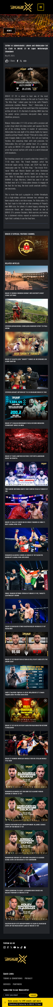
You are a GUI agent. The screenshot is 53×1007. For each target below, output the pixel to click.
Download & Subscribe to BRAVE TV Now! (25, 1004)
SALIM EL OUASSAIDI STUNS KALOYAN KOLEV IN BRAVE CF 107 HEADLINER (25, 627)
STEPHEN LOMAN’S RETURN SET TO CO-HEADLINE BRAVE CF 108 (25, 392)
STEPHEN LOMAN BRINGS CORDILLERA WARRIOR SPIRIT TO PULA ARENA (26, 327)
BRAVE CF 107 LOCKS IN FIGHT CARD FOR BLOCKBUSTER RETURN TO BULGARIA (26, 726)
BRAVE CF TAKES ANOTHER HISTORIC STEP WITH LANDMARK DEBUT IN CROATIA (25, 457)
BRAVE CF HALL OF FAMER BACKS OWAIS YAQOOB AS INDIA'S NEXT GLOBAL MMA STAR (25, 523)
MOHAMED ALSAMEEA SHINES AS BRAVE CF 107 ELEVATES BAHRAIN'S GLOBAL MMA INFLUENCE (24, 556)
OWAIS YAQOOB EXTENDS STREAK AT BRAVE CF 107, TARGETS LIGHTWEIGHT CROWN (25, 594)
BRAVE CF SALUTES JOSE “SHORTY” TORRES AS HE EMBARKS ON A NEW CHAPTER (26, 360)
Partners (17, 984)
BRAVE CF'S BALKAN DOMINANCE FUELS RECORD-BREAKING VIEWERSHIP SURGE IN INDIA (24, 424)
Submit (33, 995)
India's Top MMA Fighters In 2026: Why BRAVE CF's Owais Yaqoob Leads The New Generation (24, 694)
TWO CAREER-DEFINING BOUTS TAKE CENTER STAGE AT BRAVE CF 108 (26, 490)
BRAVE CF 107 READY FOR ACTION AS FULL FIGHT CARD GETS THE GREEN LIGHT (26, 660)
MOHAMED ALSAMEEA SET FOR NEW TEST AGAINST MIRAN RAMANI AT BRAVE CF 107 (24, 793)
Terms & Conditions (12, 978)
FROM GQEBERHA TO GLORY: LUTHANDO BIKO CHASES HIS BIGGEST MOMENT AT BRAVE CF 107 (24, 892)
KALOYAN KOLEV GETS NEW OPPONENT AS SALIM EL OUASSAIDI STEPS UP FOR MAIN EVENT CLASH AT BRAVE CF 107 (25, 925)
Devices (7, 984)
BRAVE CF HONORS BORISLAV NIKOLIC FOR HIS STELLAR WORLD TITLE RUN (25, 760)
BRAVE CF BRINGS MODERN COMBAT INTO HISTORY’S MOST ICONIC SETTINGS (24, 294)
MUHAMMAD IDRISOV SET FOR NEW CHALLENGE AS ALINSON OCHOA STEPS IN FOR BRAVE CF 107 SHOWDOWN (24, 859)
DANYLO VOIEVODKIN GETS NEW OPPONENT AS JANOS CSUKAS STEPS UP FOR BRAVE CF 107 (25, 826)
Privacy (29, 978)
